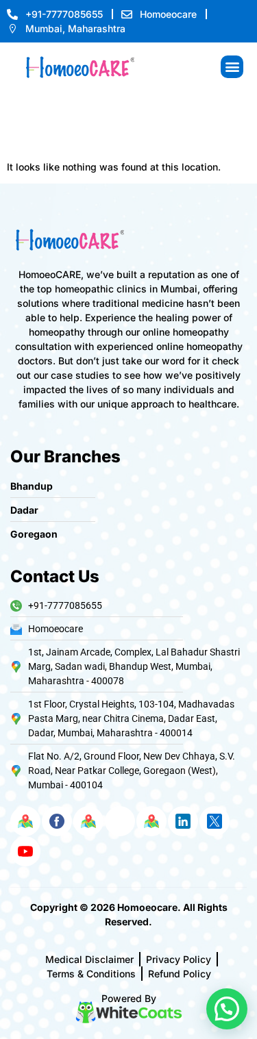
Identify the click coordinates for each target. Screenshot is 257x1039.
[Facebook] (57, 821)
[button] (232, 66)
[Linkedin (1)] (183, 821)
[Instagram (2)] (120, 821)
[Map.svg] (25, 821)
